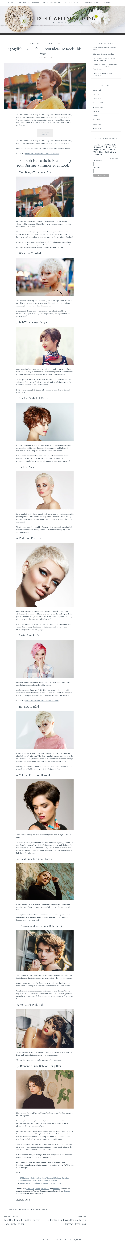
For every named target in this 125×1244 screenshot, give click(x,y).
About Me (23, 2)
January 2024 (97, 98)
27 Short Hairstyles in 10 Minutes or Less (42, 153)
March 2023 (96, 120)
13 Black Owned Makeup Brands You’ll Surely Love (41, 1183)
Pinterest (56, 1188)
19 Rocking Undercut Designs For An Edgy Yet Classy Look (66, 1220)
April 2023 (96, 116)
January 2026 (97, 90)
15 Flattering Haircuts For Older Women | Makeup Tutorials (44, 1178)
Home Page (12, 2)
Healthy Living (71, 2)
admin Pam (25, 1209)
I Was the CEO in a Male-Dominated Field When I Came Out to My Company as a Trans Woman (105, 67)
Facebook (30, 1188)
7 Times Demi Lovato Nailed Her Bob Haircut (38, 1181)
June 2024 (96, 94)
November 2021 (98, 128)
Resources (105, 2)
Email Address (98, 160)
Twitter (37, 1188)
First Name (96, 167)
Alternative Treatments (45, 43)
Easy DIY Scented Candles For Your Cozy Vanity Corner (22, 1220)
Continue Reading (45, 133)
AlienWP (78, 1240)
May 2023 (96, 111)
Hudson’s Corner (90, 2)
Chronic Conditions (52, 2)
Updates (35, 2)
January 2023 (97, 124)
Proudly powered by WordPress (53, 1240)
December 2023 (98, 103)
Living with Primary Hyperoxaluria (103, 54)
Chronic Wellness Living (62, 18)
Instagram (45, 1188)
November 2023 (98, 107)
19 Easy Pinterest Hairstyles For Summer (41, 701)
